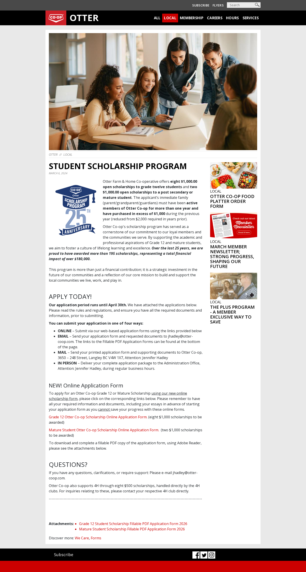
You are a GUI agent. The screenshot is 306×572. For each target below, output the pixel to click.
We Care (82, 538)
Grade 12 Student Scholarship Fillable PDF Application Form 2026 (133, 523)
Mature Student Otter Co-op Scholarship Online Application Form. (104, 429)
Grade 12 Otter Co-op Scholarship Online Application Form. (98, 417)
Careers (214, 17)
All (157, 17)
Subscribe (200, 5)
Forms (96, 538)
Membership (191, 17)
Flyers (218, 5)
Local (170, 17)
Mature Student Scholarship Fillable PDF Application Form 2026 (132, 529)
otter (53, 154)
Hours (232, 17)
